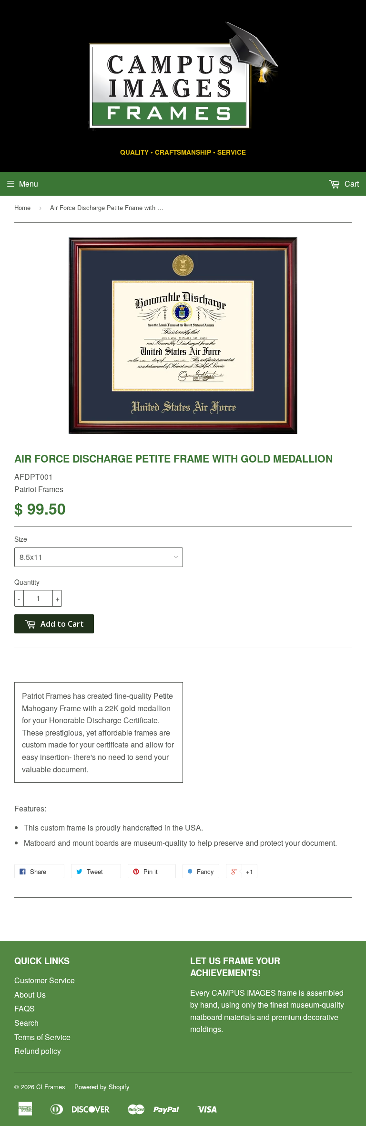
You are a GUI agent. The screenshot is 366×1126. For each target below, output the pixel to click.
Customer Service (44, 980)
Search (26, 1022)
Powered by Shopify (102, 1086)
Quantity (27, 582)
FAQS (24, 1008)
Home (22, 207)
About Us (30, 994)
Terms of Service (42, 1036)
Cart (351, 183)
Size (20, 539)
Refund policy (37, 1050)
